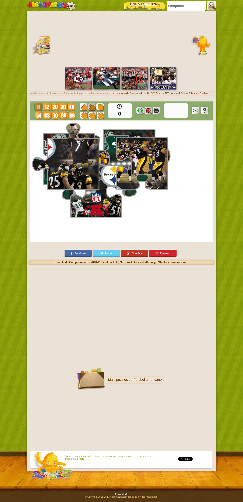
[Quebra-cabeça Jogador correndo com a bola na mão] (106, 88)
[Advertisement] (121, 39)
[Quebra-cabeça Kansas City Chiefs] (78, 88)
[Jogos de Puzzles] (51, 5)
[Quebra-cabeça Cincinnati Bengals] (135, 88)
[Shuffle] (140, 110)
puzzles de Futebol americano (139, 380)
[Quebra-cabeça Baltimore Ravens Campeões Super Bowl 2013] (163, 88)
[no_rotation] (148, 110)
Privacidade (121, 494)
